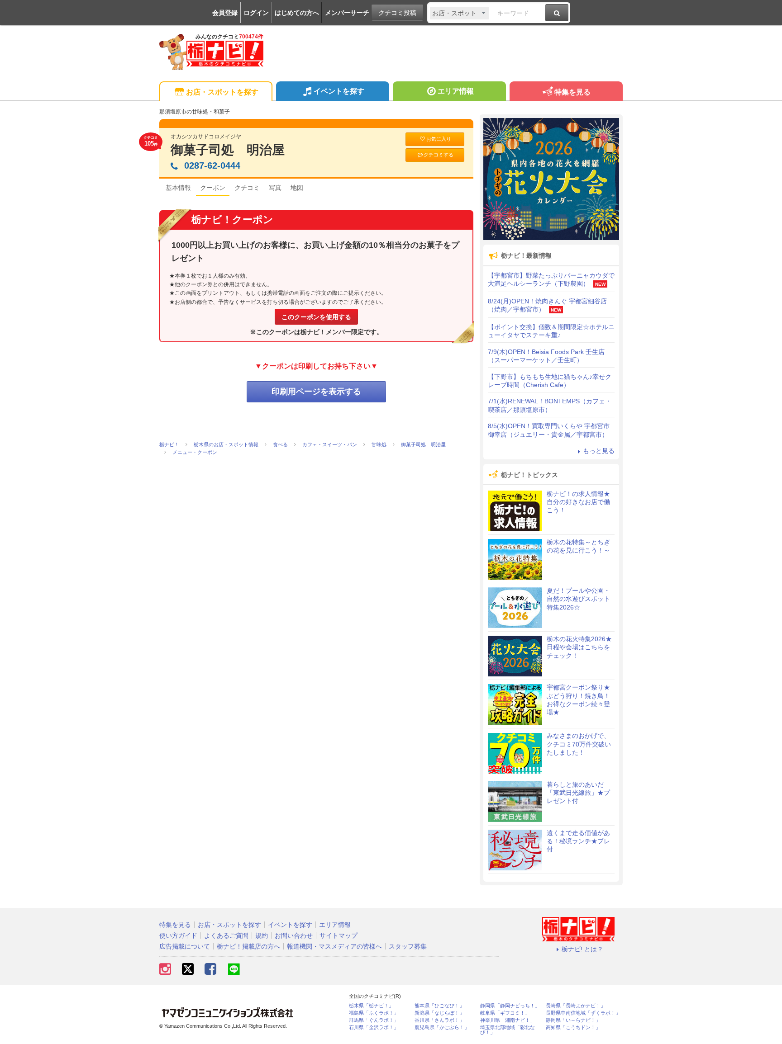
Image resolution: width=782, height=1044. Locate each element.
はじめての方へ (297, 12)
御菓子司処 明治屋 (228, 150)
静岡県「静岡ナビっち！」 (510, 1005)
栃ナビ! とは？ (582, 949)
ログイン (256, 12)
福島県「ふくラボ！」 (374, 1013)
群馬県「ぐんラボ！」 (374, 1020)
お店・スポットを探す (222, 92)
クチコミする (438, 154)
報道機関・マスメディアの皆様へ (334, 946)
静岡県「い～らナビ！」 (573, 1020)
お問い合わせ (294, 935)
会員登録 (225, 12)
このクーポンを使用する (316, 317)
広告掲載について (184, 946)
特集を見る (572, 92)
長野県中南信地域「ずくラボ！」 (583, 1013)
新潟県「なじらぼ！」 (439, 1013)
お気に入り (438, 139)
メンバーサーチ (347, 12)
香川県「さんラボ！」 (439, 1020)
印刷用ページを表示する (316, 391)
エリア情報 (456, 91)
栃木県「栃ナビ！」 (371, 1005)
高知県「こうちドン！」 (573, 1027)
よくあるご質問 (226, 935)
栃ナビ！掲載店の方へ (248, 946)
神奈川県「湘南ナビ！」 (507, 1020)
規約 (261, 935)
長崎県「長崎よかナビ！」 (576, 1005)
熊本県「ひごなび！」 (439, 1005)
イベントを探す (339, 91)
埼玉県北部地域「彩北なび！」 (507, 1030)
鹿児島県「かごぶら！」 (442, 1027)
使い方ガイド (178, 935)
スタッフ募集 (408, 946)
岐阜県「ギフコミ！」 (505, 1013)
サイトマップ (338, 935)
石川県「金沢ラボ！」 (374, 1027)
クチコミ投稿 (397, 12)
